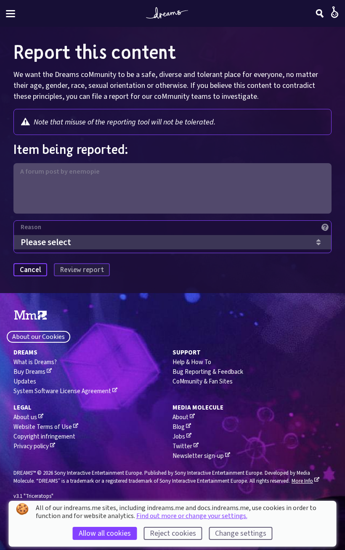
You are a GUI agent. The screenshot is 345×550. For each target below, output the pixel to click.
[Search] (319, 13)
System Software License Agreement (62, 391)
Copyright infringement (44, 436)
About (180, 417)
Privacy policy (31, 446)
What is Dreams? (35, 362)
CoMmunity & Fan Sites (202, 381)
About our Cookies (38, 336)
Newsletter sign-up (198, 456)
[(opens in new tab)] (30, 315)
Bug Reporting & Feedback (207, 372)
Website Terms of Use (42, 427)
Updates (24, 381)
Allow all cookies (105, 533)
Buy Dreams (29, 372)
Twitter (182, 446)
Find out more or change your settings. (191, 516)
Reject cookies (173, 533)
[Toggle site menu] (10, 13)
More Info (302, 481)
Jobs (178, 436)
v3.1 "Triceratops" (33, 496)
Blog (178, 427)
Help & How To (191, 362)
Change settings (240, 533)
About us (25, 417)
